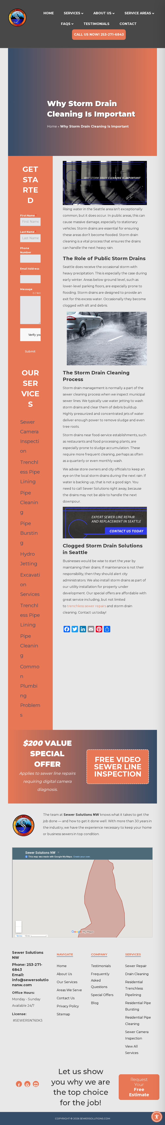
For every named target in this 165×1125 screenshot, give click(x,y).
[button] (19, 1084)
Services (72, 13)
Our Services (67, 982)
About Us (102, 13)
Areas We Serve (69, 990)
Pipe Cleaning (29, 502)
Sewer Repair (136, 966)
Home (48, 13)
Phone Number (25, 250)
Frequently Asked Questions (100, 980)
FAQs (65, 24)
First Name (28, 215)
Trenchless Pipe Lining (30, 471)
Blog (95, 1003)
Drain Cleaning (137, 974)
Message (26, 289)
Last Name (28, 231)
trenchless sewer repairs (86, 606)
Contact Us (65, 998)
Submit (30, 351)
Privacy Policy (68, 1006)
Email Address (29, 270)
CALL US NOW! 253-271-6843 (99, 34)
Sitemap (63, 1014)
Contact (128, 24)
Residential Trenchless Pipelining (134, 988)
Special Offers (102, 995)
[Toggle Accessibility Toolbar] (157, 1117)
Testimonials (96, 24)
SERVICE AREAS (138, 13)
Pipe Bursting (29, 533)
